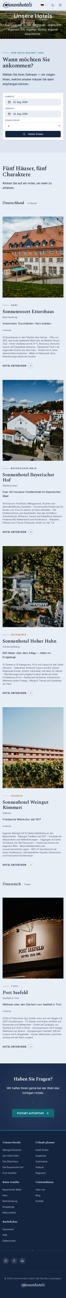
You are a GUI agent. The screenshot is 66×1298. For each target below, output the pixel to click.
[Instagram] (6, 1261)
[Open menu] (60, 5)
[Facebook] (14, 1261)
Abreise (9, 108)
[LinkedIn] (22, 1261)
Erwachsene (12, 120)
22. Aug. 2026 (20, 102)
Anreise (9, 96)
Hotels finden (35, 134)
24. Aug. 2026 (20, 114)
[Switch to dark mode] (53, 5)
